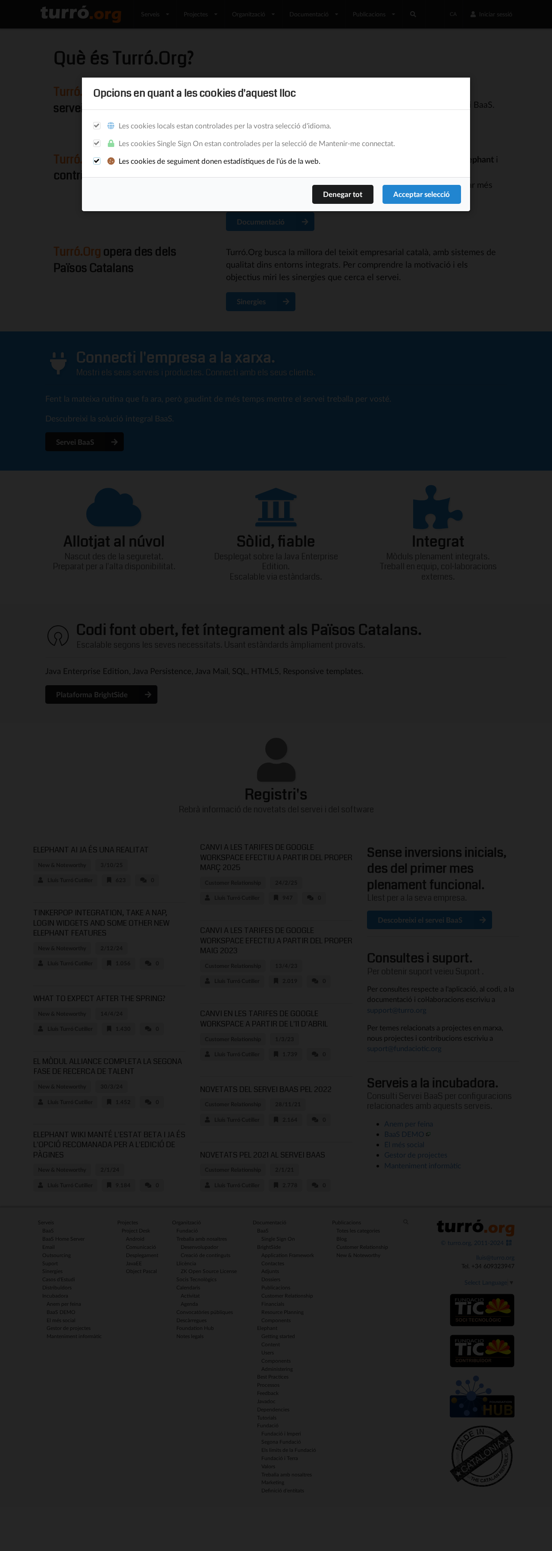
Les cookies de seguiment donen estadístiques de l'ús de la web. (218, 161)
